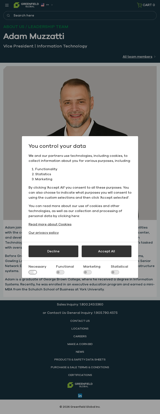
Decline (53, 251)
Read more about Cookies (50, 224)
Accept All (106, 251)
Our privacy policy (44, 232)
